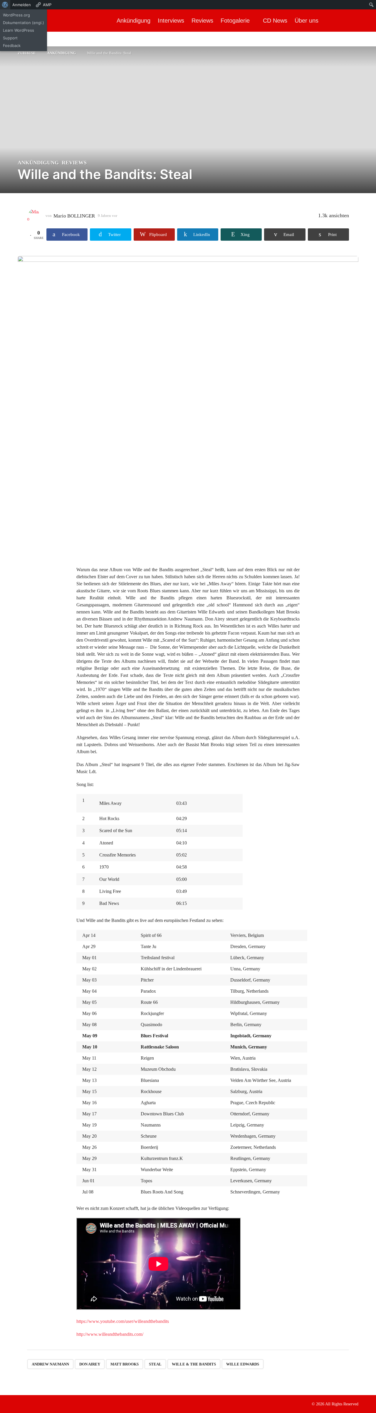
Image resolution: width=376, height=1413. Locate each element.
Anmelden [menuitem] (21, 4)
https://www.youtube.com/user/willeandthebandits (122, 1321)
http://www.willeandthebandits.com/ (109, 1334)
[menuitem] (5, 4)
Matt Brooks (124, 1364)
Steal (155, 1364)
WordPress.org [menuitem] (16, 15)
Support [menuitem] (10, 38)
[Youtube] (44, 1403)
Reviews (202, 20)
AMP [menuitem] (47, 4)
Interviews (171, 20)
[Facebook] (20, 1403)
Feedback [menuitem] (12, 45)
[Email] (56, 1403)
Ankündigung (133, 20)
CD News (275, 20)
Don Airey (89, 1364)
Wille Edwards (242, 1364)
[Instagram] (32, 1403)
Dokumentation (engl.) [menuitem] (23, 22)
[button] (366, 20)
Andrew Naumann (50, 1364)
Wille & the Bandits (194, 1364)
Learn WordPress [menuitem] (18, 30)
